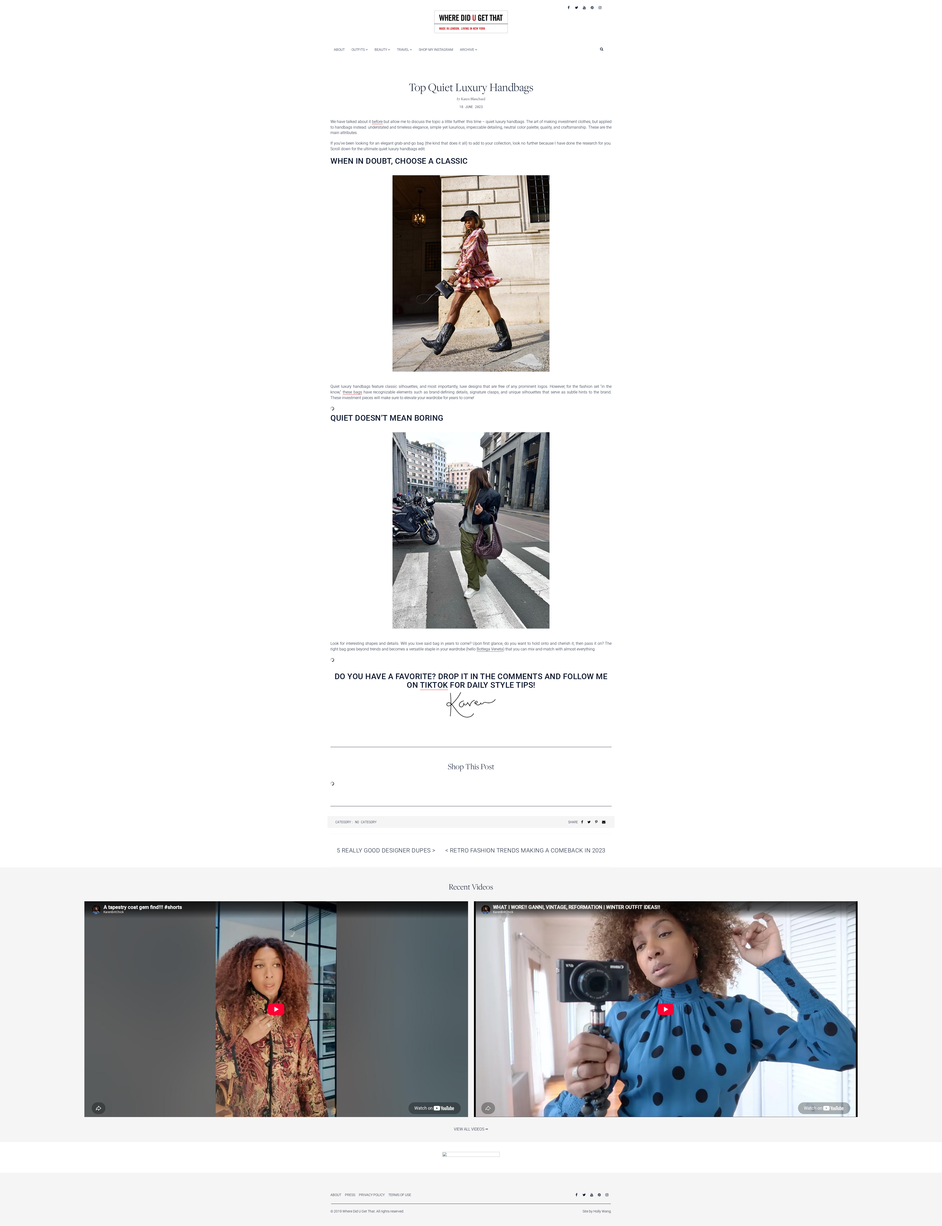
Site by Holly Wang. (597, 1211)
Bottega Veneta (490, 649)
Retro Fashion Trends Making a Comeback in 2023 (525, 850)
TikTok (434, 685)
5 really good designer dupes (386, 850)
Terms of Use (399, 1195)
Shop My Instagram (436, 50)
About (339, 50)
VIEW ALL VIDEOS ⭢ (471, 1129)
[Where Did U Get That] (471, 21)
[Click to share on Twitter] (589, 822)
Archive (467, 50)
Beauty (381, 50)
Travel (403, 50)
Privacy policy (372, 1195)
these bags (352, 392)
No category (366, 822)
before (377, 121)
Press (350, 1195)
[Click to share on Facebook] (582, 822)
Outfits (359, 50)
